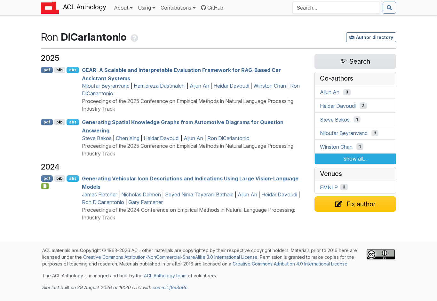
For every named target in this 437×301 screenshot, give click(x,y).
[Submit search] (389, 8)
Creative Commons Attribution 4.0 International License (290, 263)
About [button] (121, 7)
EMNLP (329, 187)
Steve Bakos (97, 138)
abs (72, 69)
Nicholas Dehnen (141, 194)
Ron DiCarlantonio (228, 138)
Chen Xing (127, 138)
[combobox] (336, 8)
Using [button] (144, 7)
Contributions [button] (176, 7)
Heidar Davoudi (231, 86)
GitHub (215, 7)
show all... (355, 158)
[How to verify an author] (133, 37)
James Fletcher (99, 194)
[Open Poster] (45, 186)
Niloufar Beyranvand (106, 86)
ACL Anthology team (165, 275)
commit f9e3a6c (170, 287)
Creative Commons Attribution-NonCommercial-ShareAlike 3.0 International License (170, 257)
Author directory (374, 37)
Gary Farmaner (145, 202)
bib (59, 69)
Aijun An (199, 86)
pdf (47, 69)
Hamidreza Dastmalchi (160, 86)
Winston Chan (269, 86)
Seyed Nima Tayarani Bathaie (199, 194)
